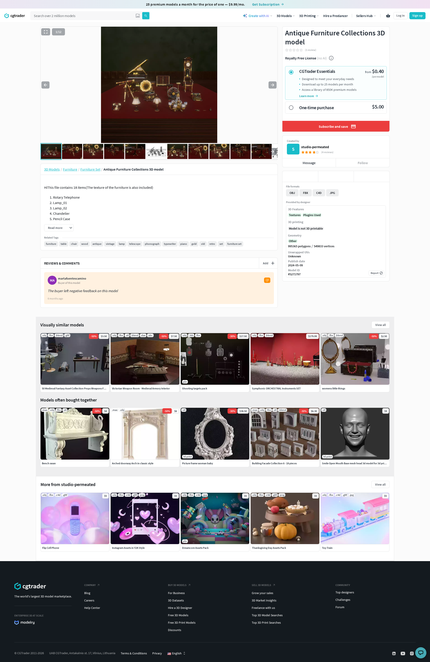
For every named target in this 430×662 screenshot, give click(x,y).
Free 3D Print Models (182, 623)
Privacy (157, 653)
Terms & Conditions (134, 653)
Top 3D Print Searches (266, 623)
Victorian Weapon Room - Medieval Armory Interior (141, 388)
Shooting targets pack (194, 388)
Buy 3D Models (177, 585)
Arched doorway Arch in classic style (132, 463)
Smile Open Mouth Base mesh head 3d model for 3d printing (356, 463)
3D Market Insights (264, 600)
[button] (137, 15)
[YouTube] (403, 653)
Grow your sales (262, 593)
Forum (339, 607)
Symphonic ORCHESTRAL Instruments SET (276, 388)
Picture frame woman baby (197, 463)
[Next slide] (273, 85)
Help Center (92, 608)
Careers (89, 600)
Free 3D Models (178, 615)
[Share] (371, 176)
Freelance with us (263, 608)
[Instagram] (412, 653)
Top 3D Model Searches (267, 615)
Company (90, 585)
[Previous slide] (45, 85)
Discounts (174, 630)
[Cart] (388, 15)
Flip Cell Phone (50, 547)
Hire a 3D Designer (180, 608)
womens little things (333, 388)
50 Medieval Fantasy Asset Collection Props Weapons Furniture (77, 388)
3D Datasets (176, 600)
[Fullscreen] (45, 31)
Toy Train (327, 547)
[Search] (145, 15)
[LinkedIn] (394, 653)
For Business (176, 593)
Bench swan (49, 463)
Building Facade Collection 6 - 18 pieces (274, 463)
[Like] (300, 176)
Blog (87, 593)
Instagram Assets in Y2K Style (128, 547)
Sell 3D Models (261, 585)
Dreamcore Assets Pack (195, 547)
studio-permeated (315, 147)
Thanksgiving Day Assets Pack (269, 547)
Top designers (344, 592)
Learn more (306, 96)
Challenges (342, 600)
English (174, 653)
